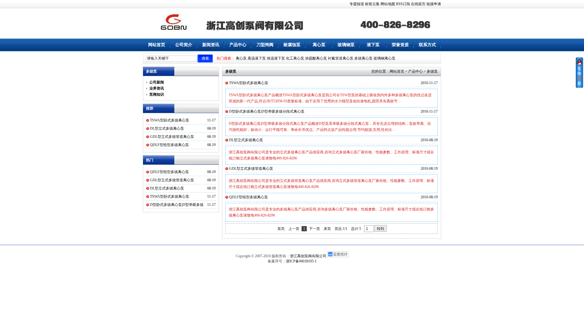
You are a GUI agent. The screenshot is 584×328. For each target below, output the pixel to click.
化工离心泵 (295, 58)
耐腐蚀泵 (292, 45)
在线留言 (418, 4)
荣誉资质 (400, 45)
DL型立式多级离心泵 (167, 128)
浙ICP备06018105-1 (301, 261)
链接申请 (433, 4)
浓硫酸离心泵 (316, 58)
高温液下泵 (257, 58)
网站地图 (388, 4)
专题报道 (356, 4)
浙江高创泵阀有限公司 (308, 256)
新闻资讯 (210, 45)
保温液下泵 (276, 58)
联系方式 (427, 45)
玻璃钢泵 (346, 45)
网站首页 (156, 45)
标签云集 (372, 4)
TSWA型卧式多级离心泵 (169, 120)
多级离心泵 (363, 58)
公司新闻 (156, 82)
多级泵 (432, 71)
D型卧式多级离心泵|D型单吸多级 (176, 205)
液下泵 (373, 45)
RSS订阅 (403, 4)
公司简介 (183, 45)
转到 (380, 229)
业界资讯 (156, 88)
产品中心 (237, 45)
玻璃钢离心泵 (384, 58)
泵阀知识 (156, 94)
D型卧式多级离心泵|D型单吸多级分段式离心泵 (266, 111)
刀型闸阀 (264, 45)
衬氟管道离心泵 (340, 58)
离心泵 (319, 45)
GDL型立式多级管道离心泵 (172, 137)
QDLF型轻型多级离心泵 (169, 145)
